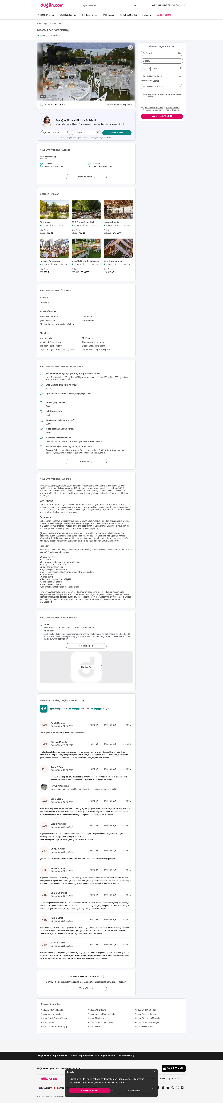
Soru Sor (84, 462)
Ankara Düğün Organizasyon (101, 1022)
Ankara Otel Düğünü (97, 1010)
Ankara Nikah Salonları (145, 1014)
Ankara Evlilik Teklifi (144, 1027)
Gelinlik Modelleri (130, 15)
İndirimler (110, 15)
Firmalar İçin (181, 5)
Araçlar (148, 15)
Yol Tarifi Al (84, 646)
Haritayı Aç (86, 667)
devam (106, 758)
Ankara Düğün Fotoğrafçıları (147, 1022)
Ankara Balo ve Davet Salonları (102, 1014)
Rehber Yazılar (91, 15)
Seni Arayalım (116, 133)
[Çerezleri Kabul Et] (154, 1072)
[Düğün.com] (52, 5)
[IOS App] (174, 1068)
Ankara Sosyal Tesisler (51, 1014)
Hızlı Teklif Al (165, 15)
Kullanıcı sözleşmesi (154, 108)
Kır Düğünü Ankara (105, 1056)
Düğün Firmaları (70, 15)
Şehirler (163, 1079)
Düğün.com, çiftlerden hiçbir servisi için (86, 138)
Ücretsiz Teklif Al (164, 116)
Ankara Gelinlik (48, 1022)
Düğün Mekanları (47, 15)
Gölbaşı (60, 24)
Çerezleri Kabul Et (89, 1091)
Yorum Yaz (84, 988)
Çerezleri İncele (133, 1091)
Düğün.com (43, 1056)
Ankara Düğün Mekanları (52, 1010)
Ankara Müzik (94, 1027)
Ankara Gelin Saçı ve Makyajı (54, 1027)
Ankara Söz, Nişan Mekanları (148, 1018)
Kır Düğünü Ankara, (47, 24)
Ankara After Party (96, 1018)
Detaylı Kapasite (84, 177)
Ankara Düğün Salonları (146, 1010)
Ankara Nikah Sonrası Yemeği (54, 1018)
